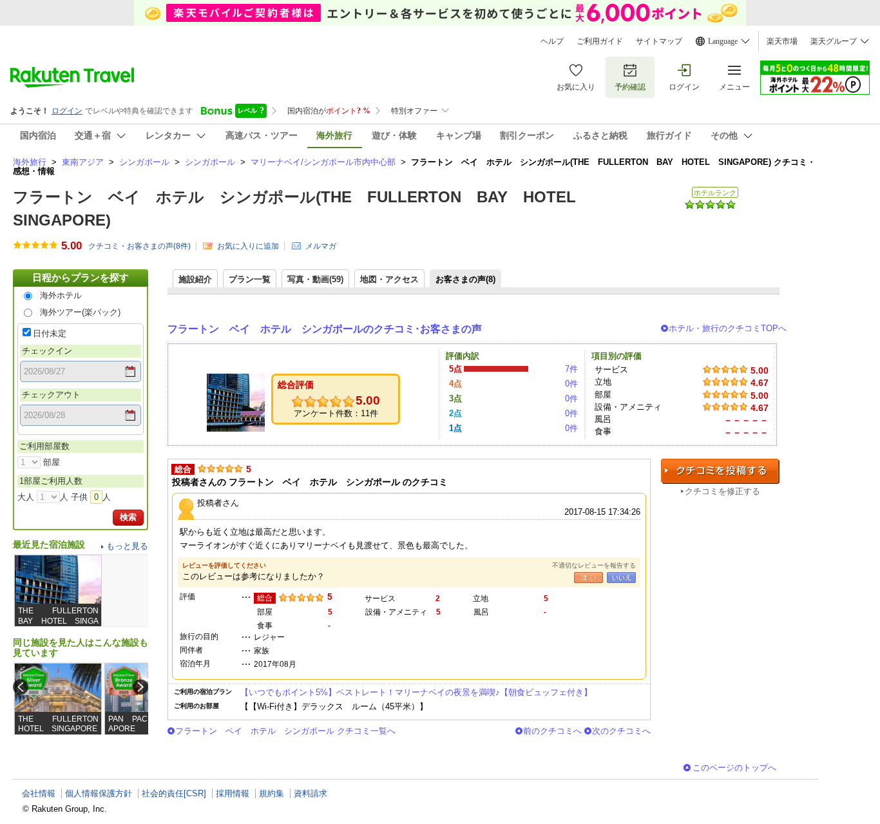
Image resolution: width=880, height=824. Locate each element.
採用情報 (232, 793)
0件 (571, 383)
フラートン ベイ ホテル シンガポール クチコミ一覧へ (285, 731)
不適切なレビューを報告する (594, 565)
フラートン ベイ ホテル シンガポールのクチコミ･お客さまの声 (324, 328)
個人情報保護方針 (98, 793)
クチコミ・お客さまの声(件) (139, 246)
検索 (128, 517)
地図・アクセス (389, 279)
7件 (571, 369)
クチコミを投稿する (720, 471)
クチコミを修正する (722, 491)
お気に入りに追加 (248, 246)
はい (588, 577)
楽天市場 (782, 41)
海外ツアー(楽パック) (80, 312)
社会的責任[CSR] (174, 793)
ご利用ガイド (600, 41)
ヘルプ (552, 41)
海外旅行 (29, 162)
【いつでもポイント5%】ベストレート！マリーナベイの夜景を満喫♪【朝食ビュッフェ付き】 (416, 692)
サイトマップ (659, 41)
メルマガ (320, 246)
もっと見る (127, 546)
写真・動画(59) (315, 279)
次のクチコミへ (621, 731)
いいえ (621, 577)
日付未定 (49, 333)
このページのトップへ (734, 767)
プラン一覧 (250, 279)
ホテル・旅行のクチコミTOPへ (728, 328)
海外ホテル (61, 295)
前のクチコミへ (552, 731)
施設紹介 (195, 279)
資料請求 (310, 793)
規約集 (271, 793)
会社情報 (38, 793)
